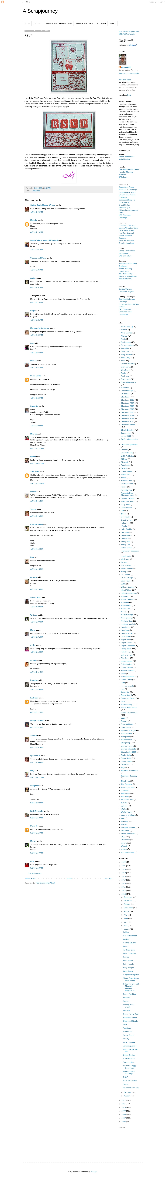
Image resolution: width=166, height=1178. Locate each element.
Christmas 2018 (127, 406)
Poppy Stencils (127, 667)
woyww (124, 843)
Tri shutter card (127, 800)
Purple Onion (126, 680)
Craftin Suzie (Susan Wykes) (42, 205)
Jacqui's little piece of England (44, 240)
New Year (125, 630)
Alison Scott (35, 597)
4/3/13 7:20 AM (36, 212)
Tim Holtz (125, 796)
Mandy (33, 841)
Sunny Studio (126, 761)
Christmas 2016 (127, 400)
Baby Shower (126, 354)
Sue (32, 343)
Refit (123, 683)
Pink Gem (125, 658)
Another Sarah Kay (131, 1088)
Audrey (126, 1039)
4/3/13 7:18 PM (36, 652)
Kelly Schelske (36, 811)
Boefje (123, 373)
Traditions (127, 1028)
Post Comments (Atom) (45, 883)
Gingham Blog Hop (131, 975)
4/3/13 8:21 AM (36, 320)
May (32, 771)
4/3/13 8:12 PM (36, 712)
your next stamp (127, 852)
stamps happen (127, 746)
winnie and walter (128, 834)
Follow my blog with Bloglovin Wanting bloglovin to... (131, 987)
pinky (32, 645)
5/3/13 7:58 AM (36, 868)
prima (123, 673)
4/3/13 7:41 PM (36, 672)
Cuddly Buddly (127, 453)
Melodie (33, 220)
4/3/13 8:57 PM (36, 747)
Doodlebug (125, 465)
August (127, 911)
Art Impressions (127, 345)
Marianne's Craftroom (39, 328)
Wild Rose (125, 830)
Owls (125, 1024)
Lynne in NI (35, 756)
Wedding (124, 821)
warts (123, 818)
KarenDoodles (127, 568)
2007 (124, 1118)
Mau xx (33, 434)
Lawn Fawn (125, 581)
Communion (126, 433)
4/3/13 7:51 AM (36, 287)
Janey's (124, 562)
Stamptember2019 (128, 752)
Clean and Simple (130, 1021)
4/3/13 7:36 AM (36, 250)
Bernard (126, 1010)
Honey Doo (125, 545)
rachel (33, 457)
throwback (125, 790)
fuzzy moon (125, 504)
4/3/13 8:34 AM (36, 368)
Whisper (34, 615)
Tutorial (124, 803)
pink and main (127, 655)
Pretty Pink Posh (127, 670)
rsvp (123, 689)
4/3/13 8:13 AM (36, 302)
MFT (123, 612)
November (128, 901)
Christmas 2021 (127, 415)
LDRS (123, 584)
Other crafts (126, 636)
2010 (124, 1107)
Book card (125, 376)
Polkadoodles (126, 664)
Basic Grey (125, 358)
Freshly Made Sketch (127, 192)
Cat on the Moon (130, 936)
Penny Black (126, 649)
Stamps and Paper (38, 258)
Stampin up (36, 191)
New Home (125, 627)
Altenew (124, 336)
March (126, 929)
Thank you (125, 781)
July (125, 915)
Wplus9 (124, 846)
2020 (124, 869)
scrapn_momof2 (37, 720)
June (126, 918)
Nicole (33, 492)
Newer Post (30, 878)
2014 (124, 890)
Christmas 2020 (127, 412)
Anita (32, 278)
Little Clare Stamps (129, 593)
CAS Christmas (125, 309)
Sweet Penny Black (131, 1014)
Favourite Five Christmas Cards (59, 23)
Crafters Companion (129, 439)
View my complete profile (129, 73)
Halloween (125, 523)
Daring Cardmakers (127, 251)
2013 (124, 894)
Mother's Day (126, 621)
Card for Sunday (130, 1081)
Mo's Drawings (127, 615)
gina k (123, 514)
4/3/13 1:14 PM (36, 501)
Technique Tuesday (129, 776)
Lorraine (34, 680)
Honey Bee (125, 541)
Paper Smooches (128, 646)
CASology (123, 177)
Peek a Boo (128, 960)
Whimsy (124, 824)
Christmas (125, 397)
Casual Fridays (127, 391)
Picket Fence (126, 652)
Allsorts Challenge (126, 274)
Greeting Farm (127, 520)
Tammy (33, 509)
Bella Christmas (129, 953)
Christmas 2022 (127, 418)
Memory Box (126, 605)
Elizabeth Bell (126, 481)
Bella (123, 361)
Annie (123, 339)
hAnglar (124, 526)
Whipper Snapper (128, 827)
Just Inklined (126, 565)
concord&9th (126, 436)
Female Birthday (127, 498)
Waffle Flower (126, 812)
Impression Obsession (130, 551)
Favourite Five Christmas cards (127, 494)
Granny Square (129, 943)
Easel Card (125, 474)
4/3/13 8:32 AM (36, 335)
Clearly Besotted (127, 430)
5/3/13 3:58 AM (36, 818)
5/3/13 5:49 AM (36, 853)
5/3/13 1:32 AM (36, 803)
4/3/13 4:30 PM (36, 607)
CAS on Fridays (125, 256)
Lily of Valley (126, 590)
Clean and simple (128, 425)
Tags (123, 767)
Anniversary (126, 342)
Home (27, 23)
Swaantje (34, 406)
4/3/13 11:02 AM (37, 463)
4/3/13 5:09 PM (36, 622)
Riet (32, 557)
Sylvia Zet (125, 764)
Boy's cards (125, 379)
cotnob (33, 577)
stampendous (126, 740)
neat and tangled (128, 624)
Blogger (94, 1172)
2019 (124, 873)
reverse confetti (127, 686)
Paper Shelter (126, 643)
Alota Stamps (126, 333)
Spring (126, 1001)
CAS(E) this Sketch (126, 230)
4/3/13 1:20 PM (36, 516)
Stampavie (125, 736)
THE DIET (37, 23)
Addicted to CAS (125, 279)
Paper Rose (126, 639)
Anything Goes (129, 950)
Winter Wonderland (126, 157)
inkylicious (125, 559)
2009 (124, 1111)
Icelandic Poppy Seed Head (129, 1067)
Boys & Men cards (128, 382)
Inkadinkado (126, 556)
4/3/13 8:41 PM (36, 727)
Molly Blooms (126, 618)
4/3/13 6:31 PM (36, 637)
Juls (32, 861)
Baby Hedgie (128, 967)
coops (33, 660)
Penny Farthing (129, 994)
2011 (124, 1104)
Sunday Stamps (125, 289)
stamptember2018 (128, 749)
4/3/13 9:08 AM (36, 426)
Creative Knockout (126, 243)
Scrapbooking (126, 704)
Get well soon (126, 508)
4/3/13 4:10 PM (36, 549)
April (126, 925)
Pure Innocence (127, 676)
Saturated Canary (128, 698)
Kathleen (34, 698)
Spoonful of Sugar (128, 730)
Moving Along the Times (128, 228)
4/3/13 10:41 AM (37, 448)
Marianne (125, 602)
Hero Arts (125, 532)
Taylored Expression (129, 770)
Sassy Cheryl (126, 695)
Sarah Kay (125, 692)
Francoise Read (127, 501)
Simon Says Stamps (129, 713)
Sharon (33, 735)
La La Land (125, 575)
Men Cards (125, 609)
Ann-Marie (34, 471)
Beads (125, 946)
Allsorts (124, 330)
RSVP (125, 1077)
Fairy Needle (128, 964)
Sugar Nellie (126, 758)
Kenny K (124, 571)
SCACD (124, 701)
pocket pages (126, 661)
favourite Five (126, 490)
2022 (124, 862)
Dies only (125, 462)
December (128, 897)
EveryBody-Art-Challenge (129, 169)
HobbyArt (125, 538)
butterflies (125, 388)
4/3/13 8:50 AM (36, 398)
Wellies (126, 939)
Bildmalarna (126, 367)
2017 (124, 880)
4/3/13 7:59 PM (36, 690)
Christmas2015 (127, 421)
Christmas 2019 (127, 409)
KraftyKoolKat (36, 524)
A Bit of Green (129, 1059)
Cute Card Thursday (127, 225)
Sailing (126, 932)
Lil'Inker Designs (127, 587)
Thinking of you (127, 787)
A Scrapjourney (40, 11)
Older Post (108, 878)
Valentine (125, 806)
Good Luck (125, 517)
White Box (127, 1032)
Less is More (124, 271)
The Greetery (126, 784)
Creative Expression (129, 444)
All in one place (125, 80)
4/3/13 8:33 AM (36, 353)
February (128, 1092)
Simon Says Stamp (129, 707)
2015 (124, 887)
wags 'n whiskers (128, 815)
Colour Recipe (129, 1055)
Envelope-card (127, 484)
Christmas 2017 (127, 403)
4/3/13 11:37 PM (37, 778)
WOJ (123, 837)
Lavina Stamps (127, 578)
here (129, 95)
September (128, 908)
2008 (124, 1114)
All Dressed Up (127, 327)
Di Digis (124, 459)
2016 (124, 883)
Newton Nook (126, 633)
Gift (122, 511)
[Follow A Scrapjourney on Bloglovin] (128, 46)
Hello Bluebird (126, 529)
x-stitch (124, 849)
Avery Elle (125, 348)
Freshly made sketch (128, 1006)
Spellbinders (126, 727)
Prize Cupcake (129, 1042)
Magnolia (125, 596)
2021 (124, 866)
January (127, 1096)
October (127, 904)
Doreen (33, 361)
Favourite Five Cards (84, 23)
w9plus (124, 809)
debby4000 (126, 67)
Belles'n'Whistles (128, 364)
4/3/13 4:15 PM (36, 569)
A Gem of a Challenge (128, 276)
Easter (123, 478)
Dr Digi (124, 468)
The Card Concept (126, 233)
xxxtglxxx (34, 786)
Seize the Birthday (126, 241)
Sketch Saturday (125, 268)
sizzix (123, 718)
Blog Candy (125, 370)
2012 (124, 1100)
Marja (32, 630)
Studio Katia (126, 755)
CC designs (125, 394)
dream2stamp (126, 471)
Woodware (125, 840)
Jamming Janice (130, 1046)
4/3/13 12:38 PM (37, 484)
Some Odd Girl (127, 724)
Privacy (113, 23)
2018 (124, 876)
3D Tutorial (101, 23)
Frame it (126, 997)
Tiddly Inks (125, 793)
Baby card (125, 351)
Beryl (32, 311)
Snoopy (124, 721)
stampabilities (126, 733)
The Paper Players (126, 291)
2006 (124, 1121)
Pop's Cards (35, 376)
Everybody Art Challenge (129, 1072)
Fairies (124, 487)
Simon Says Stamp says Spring (131, 979)
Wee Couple (128, 971)
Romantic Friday (130, 1017)
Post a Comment (35, 873)
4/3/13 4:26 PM (36, 589)
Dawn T (33, 826)
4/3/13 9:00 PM (36, 762)
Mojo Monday (124, 159)
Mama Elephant (127, 599)
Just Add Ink (124, 253)
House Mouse (126, 548)
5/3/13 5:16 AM (36, 833)
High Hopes (126, 535)
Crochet (124, 450)
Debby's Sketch (127, 456)
